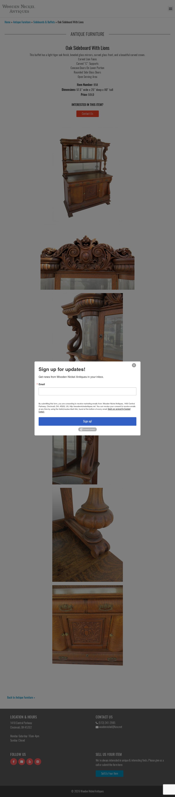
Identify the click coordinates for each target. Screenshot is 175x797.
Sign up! (87, 421)
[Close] (134, 365)
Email (42, 384)
